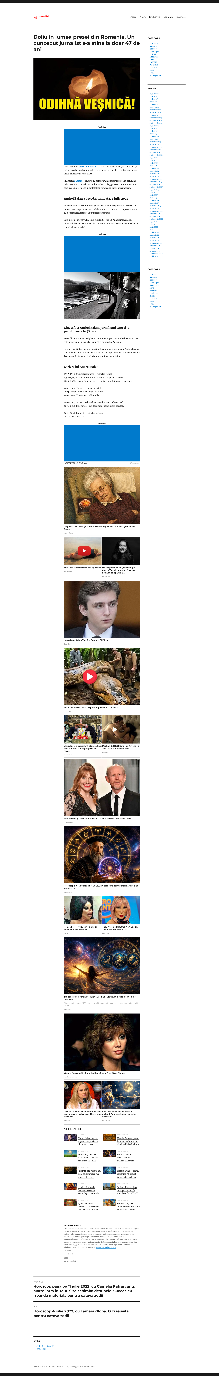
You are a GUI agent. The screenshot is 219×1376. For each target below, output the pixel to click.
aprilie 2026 (154, 104)
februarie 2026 (155, 110)
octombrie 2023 (156, 184)
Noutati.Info (38, 1367)
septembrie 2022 (156, 219)
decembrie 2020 (156, 254)
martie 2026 (154, 107)
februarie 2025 (155, 142)
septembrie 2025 (156, 123)
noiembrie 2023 (156, 182)
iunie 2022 (154, 227)
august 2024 (154, 158)
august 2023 (154, 190)
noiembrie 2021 (156, 246)
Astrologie (154, 44)
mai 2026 (153, 102)
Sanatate (168, 17)
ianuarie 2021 (155, 251)
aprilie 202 (154, 256)
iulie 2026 (154, 96)
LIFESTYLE (154, 57)
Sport (152, 70)
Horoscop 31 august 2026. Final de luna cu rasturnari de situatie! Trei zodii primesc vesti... (88, 1160)
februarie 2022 (155, 238)
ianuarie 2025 (155, 144)
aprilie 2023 (154, 200)
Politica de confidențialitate (46, 1346)
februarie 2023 (155, 206)
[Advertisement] (102, 147)
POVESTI (153, 62)
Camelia (67, 1250)
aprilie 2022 (154, 232)
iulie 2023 (153, 192)
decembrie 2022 (156, 211)
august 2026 (155, 94)
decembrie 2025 (156, 115)
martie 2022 (154, 235)
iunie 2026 (154, 99)
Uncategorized (155, 75)
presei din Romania (88, 166)
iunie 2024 (154, 163)
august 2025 (154, 126)
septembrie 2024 (156, 155)
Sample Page (40, 1349)
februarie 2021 (155, 248)
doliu (66, 1261)
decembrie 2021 (156, 243)
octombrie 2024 (156, 152)
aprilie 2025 (154, 136)
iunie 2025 (154, 131)
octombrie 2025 (156, 120)
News (143, 17)
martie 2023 (154, 203)
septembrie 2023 (156, 187)
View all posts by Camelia (106, 1247)
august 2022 (154, 222)
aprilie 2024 (154, 168)
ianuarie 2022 (155, 240)
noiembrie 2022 (156, 214)
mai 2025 (153, 134)
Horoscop (154, 49)
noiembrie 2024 (156, 150)
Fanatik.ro (79, 181)
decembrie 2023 (156, 179)
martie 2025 (154, 139)
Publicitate (154, 65)
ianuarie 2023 (155, 208)
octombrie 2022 (156, 216)
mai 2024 (153, 166)
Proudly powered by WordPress (82, 1367)
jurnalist (72, 1261)
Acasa (133, 17)
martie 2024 (154, 171)
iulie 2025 (153, 128)
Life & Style (154, 17)
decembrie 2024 (156, 147)
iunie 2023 (154, 195)
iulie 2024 (153, 160)
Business (181, 17)
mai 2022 (153, 230)
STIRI (152, 73)
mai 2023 (153, 198)
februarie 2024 (155, 174)
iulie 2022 (153, 224)
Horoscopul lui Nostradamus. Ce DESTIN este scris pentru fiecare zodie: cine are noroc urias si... (128, 1160)
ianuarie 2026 (155, 112)
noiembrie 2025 (156, 118)
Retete (154, 54)
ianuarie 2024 (155, 176)
